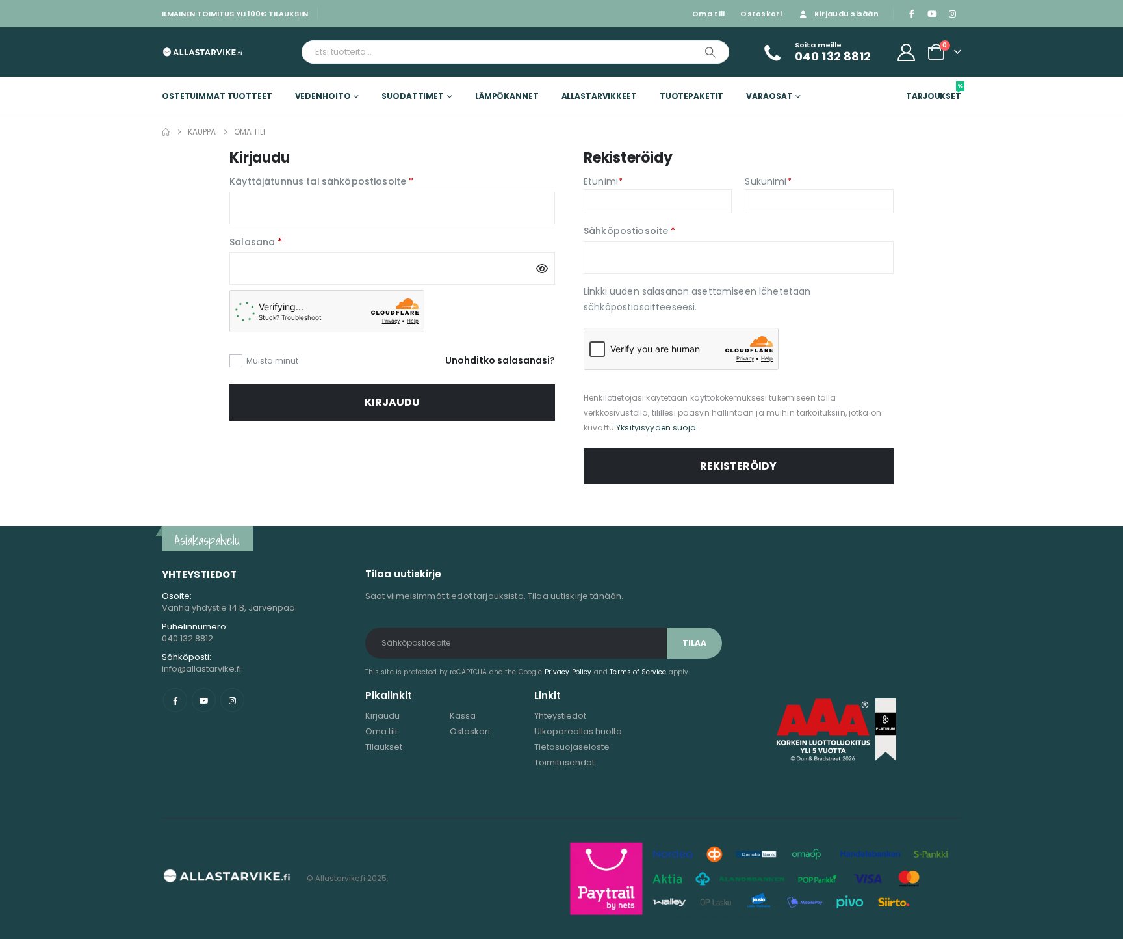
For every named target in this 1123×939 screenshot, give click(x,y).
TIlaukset (383, 747)
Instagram (232, 700)
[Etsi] (710, 52)
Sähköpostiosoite (655, 230)
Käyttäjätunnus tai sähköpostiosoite (346, 181)
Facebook (175, 700)
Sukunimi (768, 181)
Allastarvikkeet (599, 95)
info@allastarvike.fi (201, 669)
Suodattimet (412, 95)
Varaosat (769, 95)
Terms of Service (638, 672)
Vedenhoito (323, 95)
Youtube (204, 700)
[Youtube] (931, 13)
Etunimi (603, 181)
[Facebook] (911, 13)
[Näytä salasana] (542, 268)
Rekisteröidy (738, 465)
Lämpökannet (507, 95)
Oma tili (708, 13)
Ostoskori (760, 13)
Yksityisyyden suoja (656, 427)
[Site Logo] (202, 52)
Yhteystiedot (560, 715)
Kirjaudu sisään (846, 13)
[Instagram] (952, 13)
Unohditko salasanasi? (500, 360)
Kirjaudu (392, 402)
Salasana (281, 241)
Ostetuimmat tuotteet (217, 95)
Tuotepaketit (692, 95)
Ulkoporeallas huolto (578, 731)
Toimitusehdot (564, 762)
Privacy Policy (568, 672)
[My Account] (906, 52)
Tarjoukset (933, 91)
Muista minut (272, 360)
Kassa (463, 715)
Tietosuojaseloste (572, 747)
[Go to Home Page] (166, 132)
